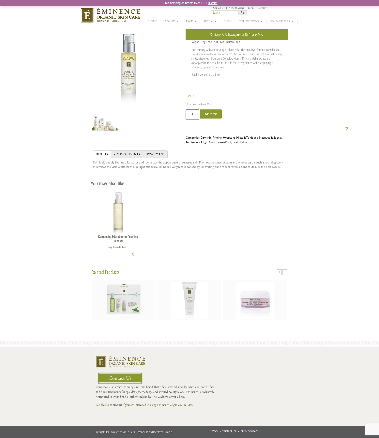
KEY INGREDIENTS (127, 154)
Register (261, 8)
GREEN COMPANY (249, 431)
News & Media (236, 8)
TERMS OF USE (229, 431)
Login (251, 8)
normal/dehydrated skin (232, 142)
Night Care (208, 142)
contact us (116, 405)
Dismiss (213, 3)
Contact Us (218, 8)
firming (217, 137)
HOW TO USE (154, 154)
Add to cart (211, 114)
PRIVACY (214, 431)
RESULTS (102, 154)
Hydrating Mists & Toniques (240, 137)
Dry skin (206, 137)
